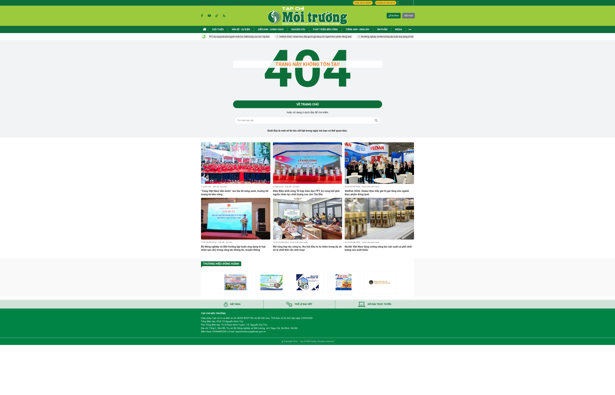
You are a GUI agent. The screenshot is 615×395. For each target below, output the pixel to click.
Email (410, 15)
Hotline (395, 15)
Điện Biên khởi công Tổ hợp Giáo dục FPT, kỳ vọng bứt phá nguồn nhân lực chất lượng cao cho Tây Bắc (306, 192)
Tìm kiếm (376, 120)
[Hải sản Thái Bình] (343, 282)
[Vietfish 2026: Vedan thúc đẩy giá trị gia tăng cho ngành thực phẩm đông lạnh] (379, 163)
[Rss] (224, 15)
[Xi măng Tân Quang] (307, 282)
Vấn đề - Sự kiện (220, 187)
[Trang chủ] (204, 29)
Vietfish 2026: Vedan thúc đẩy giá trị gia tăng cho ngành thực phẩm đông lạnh (294, 36)
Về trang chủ (307, 104)
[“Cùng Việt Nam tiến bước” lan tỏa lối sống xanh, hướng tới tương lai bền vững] (235, 163)
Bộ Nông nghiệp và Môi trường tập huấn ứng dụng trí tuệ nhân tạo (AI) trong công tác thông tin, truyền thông (390, 36)
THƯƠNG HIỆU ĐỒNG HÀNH (221, 263)
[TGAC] (379, 282)
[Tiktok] (216, 15)
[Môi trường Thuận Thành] (271, 282)
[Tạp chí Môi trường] (307, 16)
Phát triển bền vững (370, 187)
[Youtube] (209, 15)
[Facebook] (202, 15)
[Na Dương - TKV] (235, 282)
